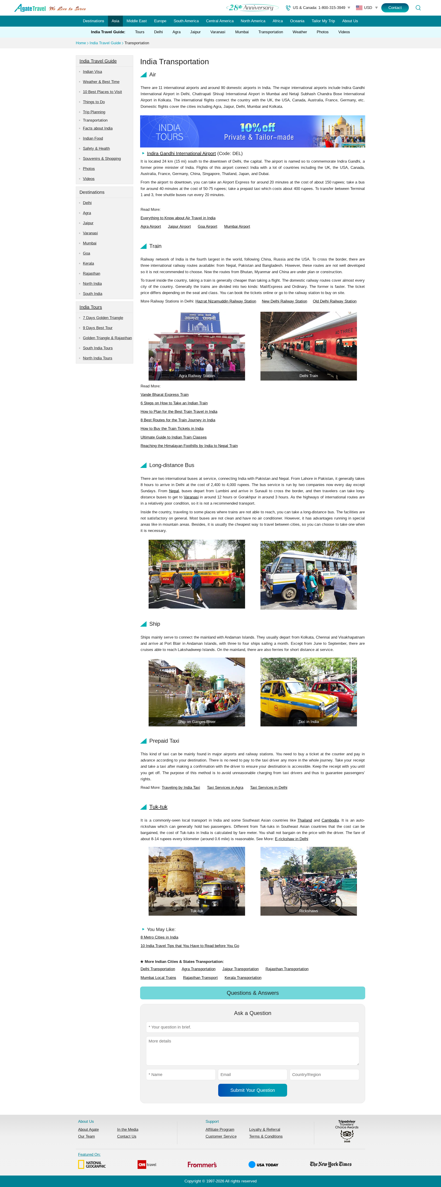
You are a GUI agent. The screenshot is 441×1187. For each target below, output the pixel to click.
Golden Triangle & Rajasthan (107, 338)
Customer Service (221, 1136)
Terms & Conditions (266, 1136)
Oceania (297, 21)
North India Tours (97, 358)
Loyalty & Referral (264, 1129)
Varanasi (217, 32)
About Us (350, 21)
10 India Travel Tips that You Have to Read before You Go (190, 946)
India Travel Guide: (108, 32)
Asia (115, 21)
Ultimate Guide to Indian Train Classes (174, 437)
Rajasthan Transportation (287, 969)
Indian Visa (92, 71)
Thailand (304, 820)
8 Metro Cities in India (159, 937)
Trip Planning (94, 112)
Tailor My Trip (323, 21)
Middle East (137, 21)
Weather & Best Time (101, 82)
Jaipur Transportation (240, 969)
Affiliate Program (220, 1129)
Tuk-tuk (158, 807)
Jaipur (195, 32)
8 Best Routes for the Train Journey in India (178, 420)
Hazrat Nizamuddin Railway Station (225, 301)
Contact (395, 8)
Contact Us (126, 1136)
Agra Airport (151, 226)
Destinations (93, 21)
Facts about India (98, 128)
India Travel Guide (105, 43)
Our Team (86, 1136)
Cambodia (330, 820)
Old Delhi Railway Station (334, 301)
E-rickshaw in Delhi (291, 839)
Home (81, 43)
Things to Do (94, 102)
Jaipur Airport (179, 226)
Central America (220, 21)
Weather (300, 32)
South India (92, 294)
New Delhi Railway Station (284, 301)
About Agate (88, 1129)
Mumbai (242, 32)
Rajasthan (91, 273)
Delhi (158, 32)
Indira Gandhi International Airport (181, 153)
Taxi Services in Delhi (268, 787)
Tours (139, 32)
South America (186, 21)
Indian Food (93, 138)
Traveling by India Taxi (181, 787)
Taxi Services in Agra (225, 787)
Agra (176, 32)
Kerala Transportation (243, 978)
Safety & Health (96, 148)
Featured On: (89, 1154)
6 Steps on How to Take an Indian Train (174, 403)
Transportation (270, 32)
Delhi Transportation (158, 969)
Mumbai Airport (237, 226)
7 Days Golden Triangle (103, 318)
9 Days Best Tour (98, 328)
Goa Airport (207, 226)
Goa (86, 253)
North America (253, 21)
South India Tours (98, 348)
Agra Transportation (198, 969)
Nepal (174, 491)
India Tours (90, 307)
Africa (278, 21)
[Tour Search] (418, 7)
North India (92, 283)
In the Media (127, 1129)
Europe (160, 21)
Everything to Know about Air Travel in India (178, 218)
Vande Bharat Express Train (165, 394)
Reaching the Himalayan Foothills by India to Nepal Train (189, 446)
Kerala (88, 263)
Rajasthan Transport (200, 978)
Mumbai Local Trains (158, 978)
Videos (344, 32)
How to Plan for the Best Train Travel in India (179, 411)
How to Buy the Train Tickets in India (172, 428)
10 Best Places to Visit (102, 92)
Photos (323, 32)
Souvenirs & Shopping (102, 158)
